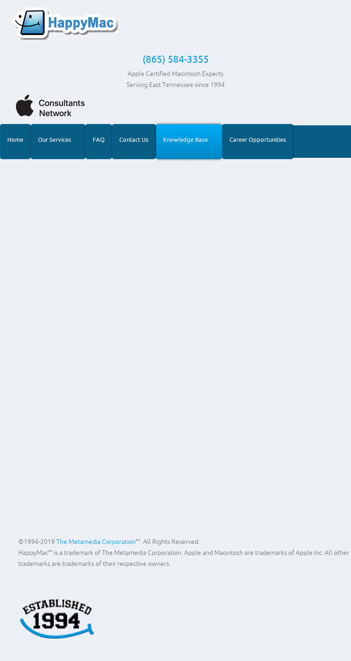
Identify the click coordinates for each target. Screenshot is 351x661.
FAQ (99, 139)
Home (15, 139)
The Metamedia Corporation (96, 541)
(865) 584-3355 (176, 59)
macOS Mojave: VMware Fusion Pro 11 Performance (146, 240)
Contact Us (134, 139)
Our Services (54, 139)
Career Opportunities (257, 139)
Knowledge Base (185, 139)
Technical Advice (68, 259)
